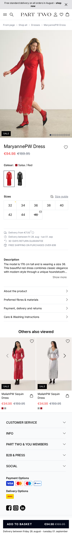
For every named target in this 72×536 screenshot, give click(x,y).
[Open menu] (4, 14)
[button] (36, 291)
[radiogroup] (36, 210)
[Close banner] (66, 4)
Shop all (23, 25)
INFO (9, 433)
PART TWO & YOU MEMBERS (27, 444)
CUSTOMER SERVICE (21, 422)
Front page (9, 25)
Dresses (35, 25)
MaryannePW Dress (55, 25)
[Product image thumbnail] (50, 135)
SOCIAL (11, 466)
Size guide (61, 196)
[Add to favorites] (66, 147)
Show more (60, 277)
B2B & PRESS (15, 455)
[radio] (10, 205)
